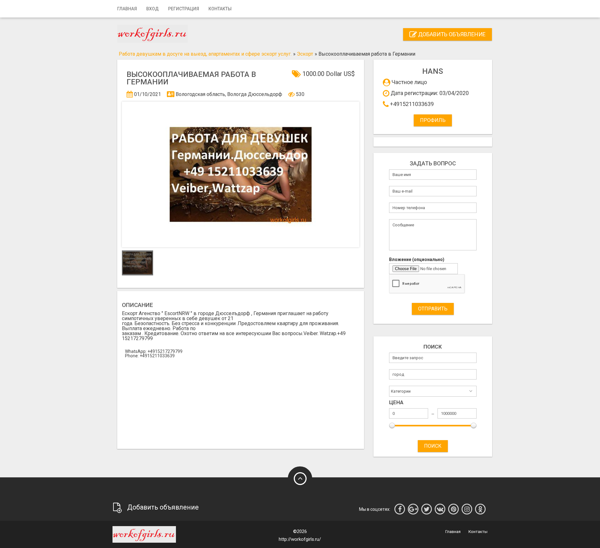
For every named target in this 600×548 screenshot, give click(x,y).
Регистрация (183, 8)
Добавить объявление (451, 34)
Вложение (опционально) (416, 259)
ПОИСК (433, 446)
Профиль (433, 120)
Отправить (433, 309)
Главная (127, 8)
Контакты (220, 8)
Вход (152, 8)
